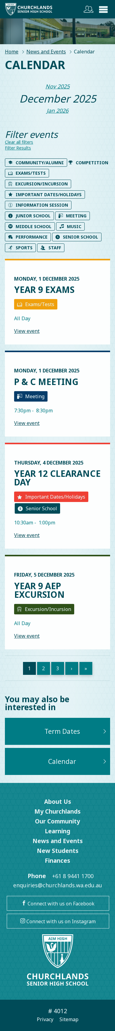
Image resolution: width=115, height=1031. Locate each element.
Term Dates (62, 731)
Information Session (42, 205)
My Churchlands (57, 811)
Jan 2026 (57, 110)
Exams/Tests (31, 173)
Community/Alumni (40, 162)
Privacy (45, 1019)
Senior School (80, 237)
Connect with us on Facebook (60, 903)
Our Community (57, 821)
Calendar (62, 761)
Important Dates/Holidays (49, 194)
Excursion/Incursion (41, 184)
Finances (57, 861)
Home (11, 51)
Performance (32, 237)
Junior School (33, 216)
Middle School (34, 226)
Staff (54, 248)
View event (27, 331)
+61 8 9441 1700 (73, 876)
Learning (57, 831)
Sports (24, 248)
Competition (92, 162)
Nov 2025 (57, 86)
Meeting (76, 216)
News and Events (46, 51)
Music (74, 226)
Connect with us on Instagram (60, 921)
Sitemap (69, 1019)
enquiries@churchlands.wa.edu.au (57, 885)
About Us (57, 802)
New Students (58, 851)
